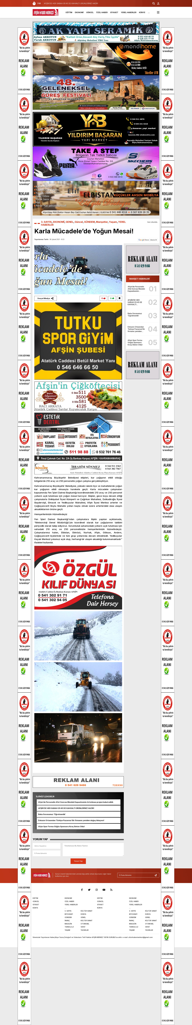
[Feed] (111, 889)
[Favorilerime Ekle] (119, 298)
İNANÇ (67, 920)
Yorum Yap (78, 861)
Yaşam (113, 221)
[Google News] (148, 240)
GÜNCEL (90, 12)
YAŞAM (67, 930)
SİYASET (114, 12)
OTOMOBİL (85, 924)
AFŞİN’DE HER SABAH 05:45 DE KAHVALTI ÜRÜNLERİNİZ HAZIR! (66, 808)
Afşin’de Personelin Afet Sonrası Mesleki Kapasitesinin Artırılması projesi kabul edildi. (76, 802)
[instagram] (96, 889)
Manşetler (102, 221)
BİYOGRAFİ (69, 914)
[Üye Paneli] (157, 3)
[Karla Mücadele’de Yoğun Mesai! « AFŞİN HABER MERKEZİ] (45, 12)
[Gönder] (156, 875)
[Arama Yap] (152, 3)
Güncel (79, 221)
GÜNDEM (89, 221)
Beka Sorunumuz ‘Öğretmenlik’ (52, 814)
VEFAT (83, 927)
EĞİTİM (69, 12)
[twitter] (89, 889)
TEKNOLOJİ (69, 927)
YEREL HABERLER (128, 12)
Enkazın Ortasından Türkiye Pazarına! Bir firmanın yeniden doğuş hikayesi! (71, 820)
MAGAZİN (68, 924)
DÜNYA (83, 914)
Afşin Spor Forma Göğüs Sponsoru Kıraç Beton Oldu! (61, 826)
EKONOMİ (79, 12)
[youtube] (104, 889)
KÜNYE (142, 12)
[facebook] (82, 889)
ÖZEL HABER (102, 12)
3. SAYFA (46, 221)
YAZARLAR (85, 930)
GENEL (69, 221)
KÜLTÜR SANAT (86, 911)
